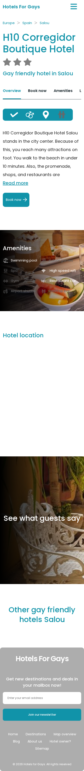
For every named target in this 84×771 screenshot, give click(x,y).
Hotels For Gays (21, 6)
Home (13, 734)
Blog (16, 741)
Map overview (65, 734)
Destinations (36, 734)
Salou (44, 22)
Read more (15, 183)
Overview (12, 90)
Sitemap (42, 748)
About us (35, 741)
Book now (37, 90)
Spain (27, 22)
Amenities (63, 90)
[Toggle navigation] (73, 6)
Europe (9, 22)
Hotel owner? (60, 741)
